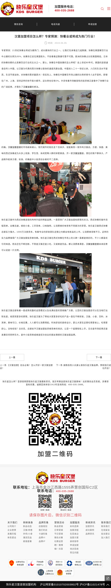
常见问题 (74, 552)
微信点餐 (58, 537)
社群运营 (58, 541)
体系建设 (12, 537)
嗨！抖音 (58, 549)
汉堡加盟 (27, 87)
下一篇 (99, 357)
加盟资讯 (90, 526)
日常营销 (58, 530)
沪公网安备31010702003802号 (59, 584)
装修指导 (74, 541)
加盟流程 (74, 530)
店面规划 (43, 526)
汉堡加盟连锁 (14, 147)
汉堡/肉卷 (28, 530)
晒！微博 (58, 545)
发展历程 (12, 534)
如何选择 (74, 526)
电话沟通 (55, 24)
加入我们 (105, 537)
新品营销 (58, 526)
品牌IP (42, 541)
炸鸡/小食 (28, 534)
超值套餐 (27, 541)
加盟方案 (74, 537)
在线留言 (105, 530)
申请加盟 (92, 24)
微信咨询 (18, 24)
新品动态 (27, 526)
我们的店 (43, 530)
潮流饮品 (27, 537)
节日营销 (58, 534)
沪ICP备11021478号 (92, 584)
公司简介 (12, 526)
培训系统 (74, 549)
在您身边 (74, 534)
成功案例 (90, 530)
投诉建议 (105, 534)
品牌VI (42, 537)
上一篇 (12, 357)
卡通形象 (43, 534)
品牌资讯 (90, 534)
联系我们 (105, 526)
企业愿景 (12, 530)
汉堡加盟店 (78, 153)
